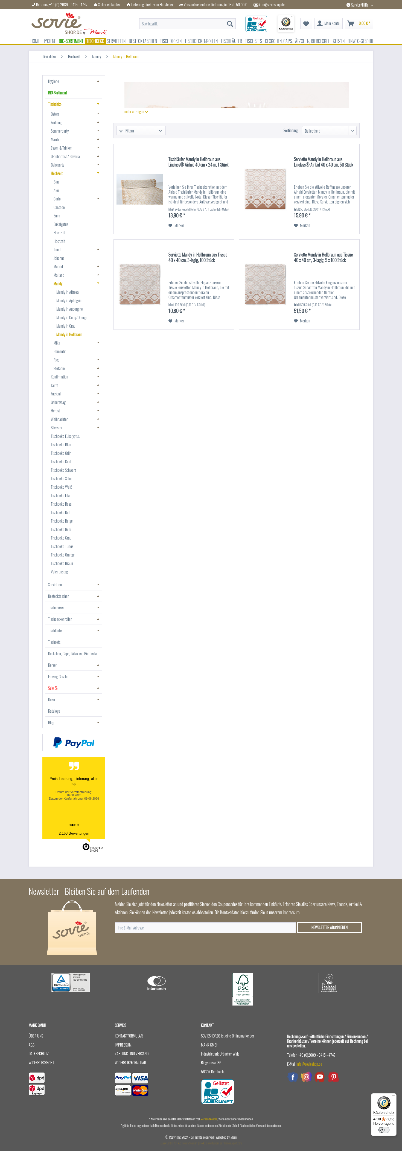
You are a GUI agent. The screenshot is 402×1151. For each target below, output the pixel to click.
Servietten (55, 584)
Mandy (58, 283)
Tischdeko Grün (61, 453)
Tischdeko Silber (62, 478)
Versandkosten (209, 1119)
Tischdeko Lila (60, 495)
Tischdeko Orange (63, 555)
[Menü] (393, 1096)
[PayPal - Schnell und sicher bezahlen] (74, 742)
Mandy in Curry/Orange (71, 317)
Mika (57, 343)
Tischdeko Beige (62, 521)
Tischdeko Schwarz (63, 470)
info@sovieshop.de (272, 4)
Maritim (56, 139)
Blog (51, 722)
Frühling (56, 122)
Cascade (59, 207)
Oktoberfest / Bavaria (65, 156)
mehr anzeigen (134, 111)
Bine (57, 182)
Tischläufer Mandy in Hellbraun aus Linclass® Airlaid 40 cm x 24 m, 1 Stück (198, 162)
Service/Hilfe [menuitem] (359, 5)
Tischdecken (56, 607)
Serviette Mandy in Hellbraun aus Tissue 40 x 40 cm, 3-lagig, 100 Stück (197, 257)
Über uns (36, 1036)
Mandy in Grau (65, 326)
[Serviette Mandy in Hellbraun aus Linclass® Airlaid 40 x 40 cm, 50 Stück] (265, 189)
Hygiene (53, 81)
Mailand (59, 275)
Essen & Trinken (61, 148)
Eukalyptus (61, 224)
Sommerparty (60, 131)
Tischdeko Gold (61, 461)
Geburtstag (58, 402)
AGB (31, 1045)
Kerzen (52, 665)
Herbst (55, 410)
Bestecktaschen (58, 596)
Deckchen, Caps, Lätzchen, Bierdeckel (73, 653)
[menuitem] (187, 21)
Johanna (59, 258)
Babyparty (57, 165)
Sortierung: (291, 130)
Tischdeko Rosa (61, 504)
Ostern (55, 114)
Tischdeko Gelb (61, 529)
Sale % (52, 688)
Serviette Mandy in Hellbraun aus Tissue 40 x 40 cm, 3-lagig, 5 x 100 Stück (323, 257)
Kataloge (54, 711)
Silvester (56, 427)
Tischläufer (55, 630)
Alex (56, 190)
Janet (57, 249)
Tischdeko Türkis (62, 546)
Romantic (60, 351)
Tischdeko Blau (61, 444)
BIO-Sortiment (57, 92)
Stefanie (59, 368)
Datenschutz (39, 1053)
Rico (56, 360)
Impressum (123, 1045)
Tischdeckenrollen (60, 619)
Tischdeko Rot (60, 512)
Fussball (56, 394)
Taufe (54, 385)
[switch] (383, 1130)
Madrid (58, 266)
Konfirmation (59, 377)
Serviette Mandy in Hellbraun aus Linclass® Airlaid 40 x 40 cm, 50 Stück (323, 162)
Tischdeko (55, 104)
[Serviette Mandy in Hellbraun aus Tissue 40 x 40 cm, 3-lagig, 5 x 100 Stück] (265, 284)
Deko (51, 699)
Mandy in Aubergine (69, 309)
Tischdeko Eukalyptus (65, 436)
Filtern (129, 130)
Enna (57, 215)
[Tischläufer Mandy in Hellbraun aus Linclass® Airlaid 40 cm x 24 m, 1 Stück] (139, 189)
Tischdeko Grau (61, 538)
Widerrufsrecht (41, 1062)
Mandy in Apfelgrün (69, 300)
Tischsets (54, 642)
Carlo (57, 199)
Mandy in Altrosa (67, 292)
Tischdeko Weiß (61, 487)
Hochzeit (57, 173)
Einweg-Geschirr (59, 676)
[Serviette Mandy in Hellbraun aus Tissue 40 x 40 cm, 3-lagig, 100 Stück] (139, 284)
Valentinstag (59, 572)
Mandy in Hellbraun (69, 334)
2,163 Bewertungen (74, 833)
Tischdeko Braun (62, 563)
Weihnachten (59, 419)
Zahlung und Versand (131, 1053)
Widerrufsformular (130, 1062)
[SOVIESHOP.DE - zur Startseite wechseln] (69, 23)
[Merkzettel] (306, 23)
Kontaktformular (129, 1036)
